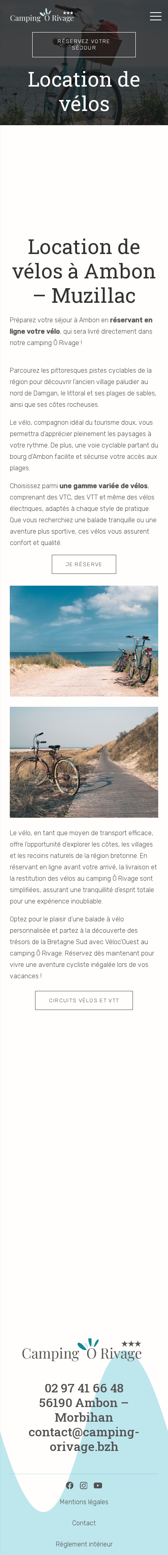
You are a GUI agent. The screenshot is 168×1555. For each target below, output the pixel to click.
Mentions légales (84, 1502)
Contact (84, 1523)
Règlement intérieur (84, 1544)
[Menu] (156, 16)
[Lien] (43, 16)
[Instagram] (83, 1485)
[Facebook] (69, 1485)
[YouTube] (97, 1485)
